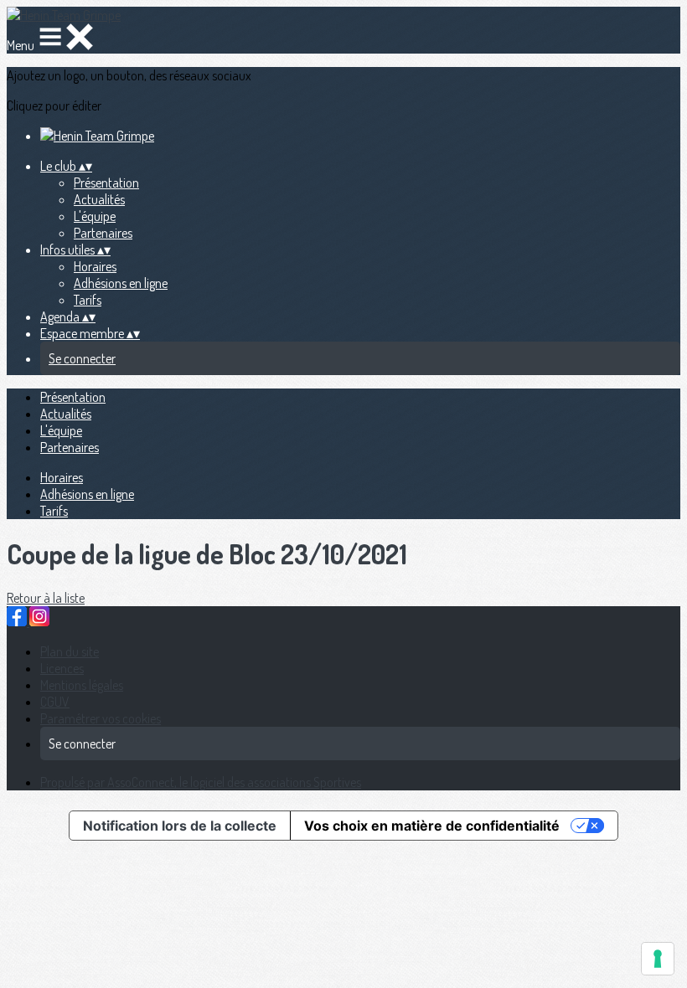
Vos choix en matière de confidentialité (432, 825)
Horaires (95, 266)
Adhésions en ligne (121, 283)
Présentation (106, 182)
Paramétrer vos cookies (100, 718)
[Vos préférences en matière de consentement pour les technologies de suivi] (658, 959)
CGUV (55, 701)
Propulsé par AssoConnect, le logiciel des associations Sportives (200, 782)
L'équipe (95, 216)
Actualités (99, 199)
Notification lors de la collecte (179, 825)
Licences (62, 668)
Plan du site (69, 651)
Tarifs (87, 299)
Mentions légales (81, 685)
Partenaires (103, 232)
